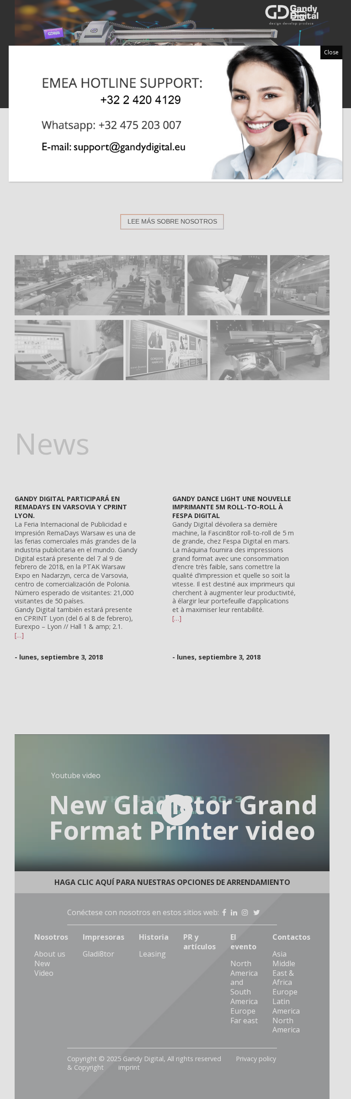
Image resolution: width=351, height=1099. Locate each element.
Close (331, 52)
